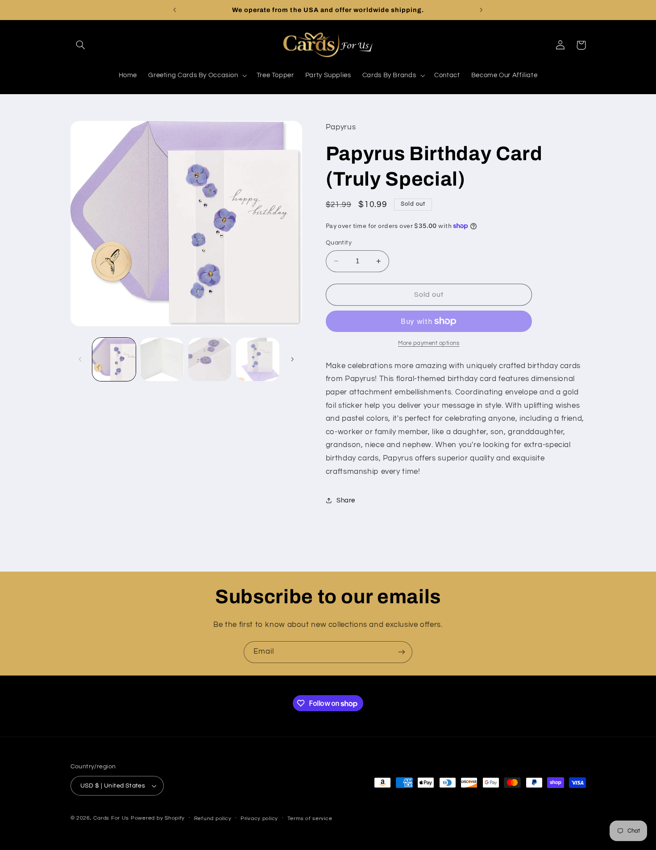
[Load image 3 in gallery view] (210, 359)
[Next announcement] (481, 10)
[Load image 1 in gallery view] (114, 359)
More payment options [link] (429, 343)
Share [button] (345, 500)
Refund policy (213, 818)
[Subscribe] (401, 652)
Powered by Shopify (158, 818)
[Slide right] (292, 359)
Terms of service (309, 818)
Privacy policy (259, 818)
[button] (81, 45)
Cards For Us (111, 818)
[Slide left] (80, 359)
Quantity (339, 243)
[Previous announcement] (175, 10)
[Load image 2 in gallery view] (161, 359)
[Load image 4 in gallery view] (257, 359)
